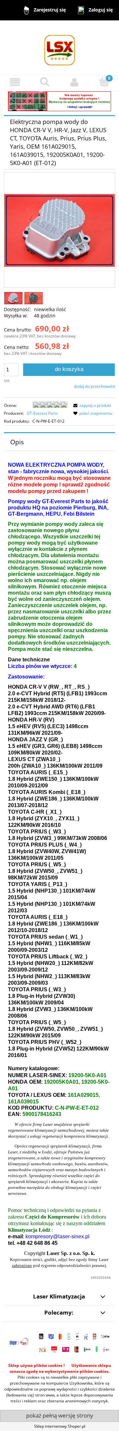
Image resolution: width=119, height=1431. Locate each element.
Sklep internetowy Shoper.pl (59, 1426)
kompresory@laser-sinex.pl (57, 1236)
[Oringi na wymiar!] (59, 101)
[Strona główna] (59, 47)
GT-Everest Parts (42, 413)
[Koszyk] (104, 81)
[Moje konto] (74, 82)
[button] (15, 82)
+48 (21, 1243)
